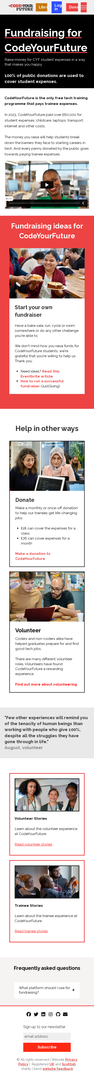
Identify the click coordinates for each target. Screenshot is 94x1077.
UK (52, 1064)
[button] (84, 7)
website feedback (57, 1069)
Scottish (69, 1064)
